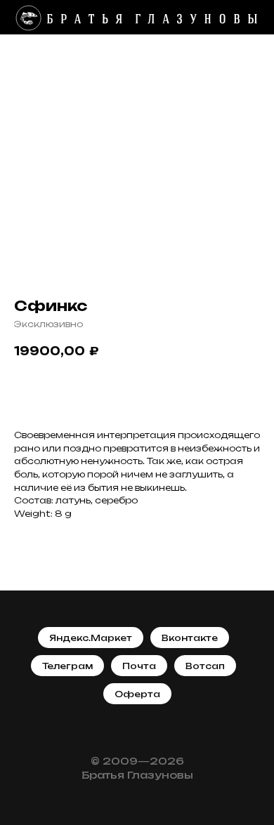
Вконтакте (190, 638)
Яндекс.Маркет (90, 638)
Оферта (137, 694)
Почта (139, 666)
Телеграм (67, 666)
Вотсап (205, 666)
